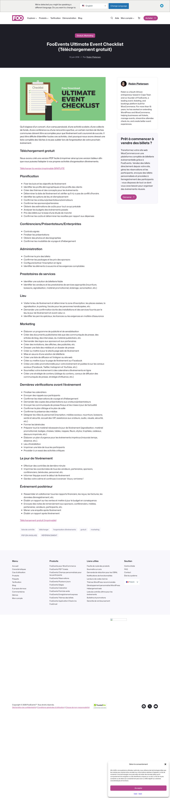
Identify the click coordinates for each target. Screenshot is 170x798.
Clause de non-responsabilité (78, 707)
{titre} (135, 794)
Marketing (88, 35)
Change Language (118, 5)
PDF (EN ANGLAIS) (29, 535)
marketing (95, 529)
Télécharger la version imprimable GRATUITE (42, 168)
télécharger (44, 529)
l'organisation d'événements (64, 529)
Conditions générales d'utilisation (50, 707)
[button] (165, 764)
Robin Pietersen (94, 57)
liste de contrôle (27, 529)
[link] (139, 18)
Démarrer (127, 197)
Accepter (138, 788)
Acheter (149, 18)
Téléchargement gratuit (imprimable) (38, 520)
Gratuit (80, 35)
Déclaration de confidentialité (24, 707)
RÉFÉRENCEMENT (49, 535)
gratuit (83, 529)
